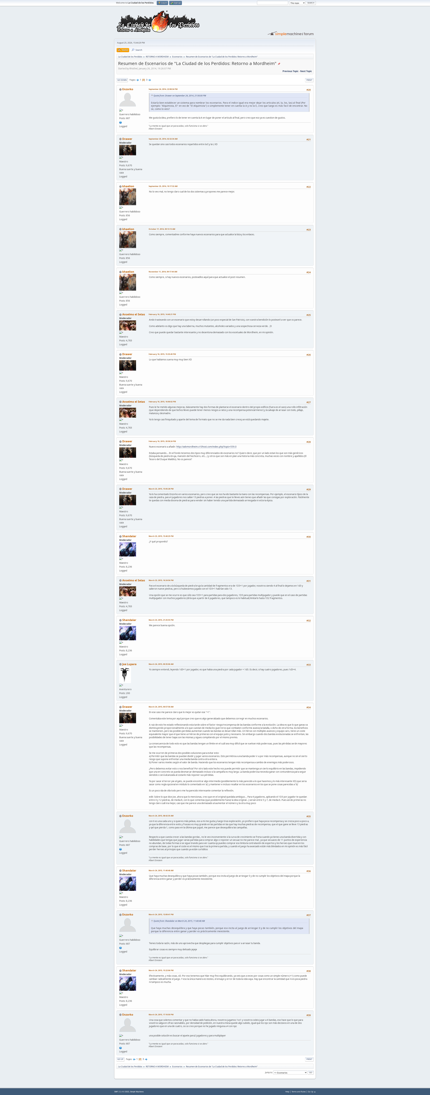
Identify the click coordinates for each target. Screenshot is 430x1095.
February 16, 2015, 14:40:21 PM (162, 314)
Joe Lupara (129, 664)
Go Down (122, 80)
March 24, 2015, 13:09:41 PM (161, 914)
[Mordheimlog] (120, 122)
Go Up (120, 1059)
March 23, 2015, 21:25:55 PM (161, 620)
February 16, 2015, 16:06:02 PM (162, 401)
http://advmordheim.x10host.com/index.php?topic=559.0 (206, 446)
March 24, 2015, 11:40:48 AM (161, 870)
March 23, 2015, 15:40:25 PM (161, 536)
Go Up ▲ (312, 1091)
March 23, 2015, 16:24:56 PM (161, 580)
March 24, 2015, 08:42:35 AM (161, 815)
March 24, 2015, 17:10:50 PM (161, 1014)
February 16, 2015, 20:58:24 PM (162, 441)
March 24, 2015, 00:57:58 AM (161, 706)
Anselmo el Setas (133, 314)
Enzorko (127, 89)
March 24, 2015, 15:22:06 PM (161, 970)
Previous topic (290, 71)
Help (287, 1091)
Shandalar (129, 536)
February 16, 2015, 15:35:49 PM (162, 354)
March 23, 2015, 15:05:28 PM (161, 488)
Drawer (127, 139)
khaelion (128, 186)
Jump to (268, 1072)
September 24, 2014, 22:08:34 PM (163, 89)
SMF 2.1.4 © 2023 (121, 1092)
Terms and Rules (299, 1091)
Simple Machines (137, 1092)
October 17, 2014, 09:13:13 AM (162, 229)
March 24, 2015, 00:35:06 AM (161, 664)
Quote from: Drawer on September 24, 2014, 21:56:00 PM (180, 95)
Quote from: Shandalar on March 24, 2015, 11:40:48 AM (179, 921)
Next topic (306, 71)
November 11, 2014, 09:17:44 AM (163, 271)
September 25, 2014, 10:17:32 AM (163, 186)
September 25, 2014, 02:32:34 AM (163, 139)
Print (309, 80)
